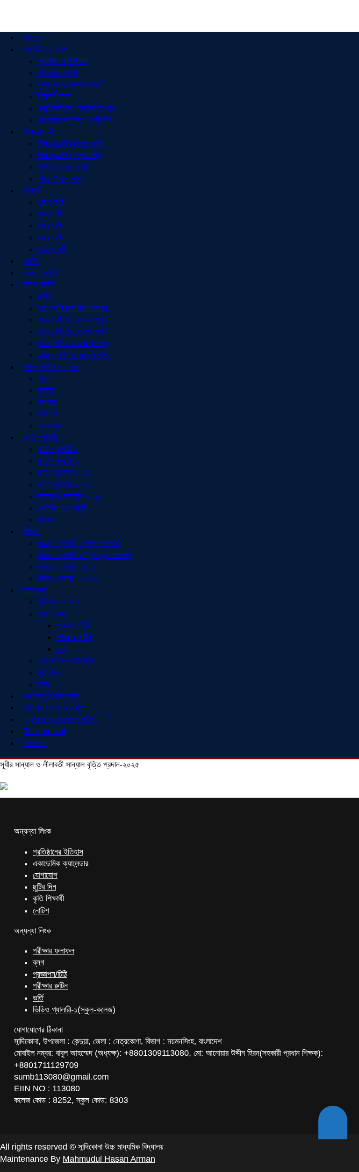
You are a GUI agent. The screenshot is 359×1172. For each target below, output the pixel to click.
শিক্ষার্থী (32, 190)
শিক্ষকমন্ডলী (38, 131)
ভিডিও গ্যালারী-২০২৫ (66, 566)
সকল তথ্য (51, 613)
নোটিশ (41, 910)
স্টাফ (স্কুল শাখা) (61, 178)
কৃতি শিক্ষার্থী (48, 898)
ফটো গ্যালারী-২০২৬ (64, 484)
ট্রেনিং (45, 519)
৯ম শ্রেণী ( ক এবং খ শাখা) (73, 343)
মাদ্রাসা (47, 402)
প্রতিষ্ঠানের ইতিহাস (62, 61)
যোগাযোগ (35, 743)
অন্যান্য (34, 590)
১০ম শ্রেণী (51, 249)
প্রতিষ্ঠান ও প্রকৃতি (62, 507)
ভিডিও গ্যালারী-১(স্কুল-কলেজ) (78, 542)
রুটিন (44, 296)
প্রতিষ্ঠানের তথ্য (45, 49)
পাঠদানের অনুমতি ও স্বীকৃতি (74, 120)
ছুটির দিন (49, 672)
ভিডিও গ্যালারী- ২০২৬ (67, 578)
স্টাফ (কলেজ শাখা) (62, 166)
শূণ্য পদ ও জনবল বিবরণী (70, 84)
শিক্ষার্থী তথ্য (54, 96)
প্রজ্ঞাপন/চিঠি (73, 625)
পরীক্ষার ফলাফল (58, 601)
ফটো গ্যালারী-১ (57, 449)
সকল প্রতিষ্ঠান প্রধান (51, 367)
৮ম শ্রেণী (50, 225)
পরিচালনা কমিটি (57, 72)
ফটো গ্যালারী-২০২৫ (64, 472)
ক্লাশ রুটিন (38, 284)
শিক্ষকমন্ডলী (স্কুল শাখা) (69, 155)
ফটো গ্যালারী (40, 437)
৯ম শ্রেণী (50, 237)
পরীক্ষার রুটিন (73, 637)
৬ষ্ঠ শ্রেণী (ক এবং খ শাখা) (72, 308)
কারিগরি (47, 413)
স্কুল (43, 378)
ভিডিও (31, 531)
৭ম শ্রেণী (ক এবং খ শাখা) (72, 319)
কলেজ (45, 390)
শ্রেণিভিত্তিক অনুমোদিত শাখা (76, 108)
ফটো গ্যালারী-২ (57, 460)
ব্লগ (38, 962)
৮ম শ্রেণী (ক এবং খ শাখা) (72, 331)
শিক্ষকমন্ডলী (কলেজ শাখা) (71, 143)
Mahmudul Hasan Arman (109, 1159)
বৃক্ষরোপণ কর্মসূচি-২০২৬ (69, 496)
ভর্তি (61, 648)
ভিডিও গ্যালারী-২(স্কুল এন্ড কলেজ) (84, 555)
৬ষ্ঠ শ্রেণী (50, 202)
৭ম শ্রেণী (50, 213)
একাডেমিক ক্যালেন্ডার (65, 660)
